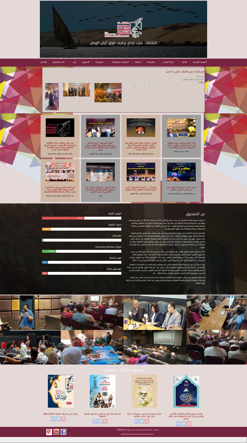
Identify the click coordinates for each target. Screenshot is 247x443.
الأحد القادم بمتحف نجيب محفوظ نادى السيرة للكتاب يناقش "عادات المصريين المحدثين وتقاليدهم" (181, 145)
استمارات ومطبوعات (120, 62)
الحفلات (138, 62)
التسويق (85, 62)
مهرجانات (151, 62)
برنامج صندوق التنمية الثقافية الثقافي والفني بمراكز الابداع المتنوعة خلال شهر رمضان (186, 416)
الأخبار (184, 62)
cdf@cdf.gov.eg (123, 430)
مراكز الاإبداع (168, 62)
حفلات (201, 82)
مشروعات (99, 62)
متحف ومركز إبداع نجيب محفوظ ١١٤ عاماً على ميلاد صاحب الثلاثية (144, 415)
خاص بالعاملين (58, 62)
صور (74, 62)
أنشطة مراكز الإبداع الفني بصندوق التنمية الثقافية (102, 415)
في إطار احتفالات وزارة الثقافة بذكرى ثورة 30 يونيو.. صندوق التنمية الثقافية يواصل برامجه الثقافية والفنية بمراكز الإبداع (60, 146)
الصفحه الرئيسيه (200, 62)
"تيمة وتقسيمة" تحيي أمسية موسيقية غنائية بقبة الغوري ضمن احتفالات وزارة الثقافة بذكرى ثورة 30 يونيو (100, 146)
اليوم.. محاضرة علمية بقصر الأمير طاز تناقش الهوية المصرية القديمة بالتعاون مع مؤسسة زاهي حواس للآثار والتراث (141, 146)
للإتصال (43, 62)
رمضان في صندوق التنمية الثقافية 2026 (60, 414)
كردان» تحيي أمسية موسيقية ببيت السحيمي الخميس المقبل (181, 188)
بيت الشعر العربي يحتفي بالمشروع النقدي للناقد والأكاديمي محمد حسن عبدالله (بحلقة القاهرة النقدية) (60, 189)
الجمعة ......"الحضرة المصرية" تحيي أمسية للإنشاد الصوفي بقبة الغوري (141, 188)
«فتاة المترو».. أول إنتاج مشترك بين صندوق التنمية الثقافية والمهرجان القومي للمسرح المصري (100, 189)
